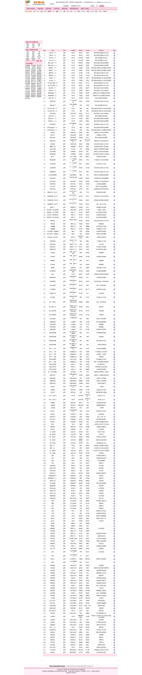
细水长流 (39, 83)
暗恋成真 (39, 75)
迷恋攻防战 (53, 465)
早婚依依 (52, 224)
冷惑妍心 (52, 533)
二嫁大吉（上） (53, 55)
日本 (39, 58)
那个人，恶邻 (52, 354)
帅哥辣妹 (52, 595)
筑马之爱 (52, 541)
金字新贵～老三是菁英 (52, 210)
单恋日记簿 (53, 470)
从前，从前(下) (53, 395)
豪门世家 (27, 77)
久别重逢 (39, 88)
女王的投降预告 (53, 175)
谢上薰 (92, 11)
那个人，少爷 (52, 351)
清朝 (27, 45)
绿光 (96, 11)
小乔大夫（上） (53, 60)
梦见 (52, 506)
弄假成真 (39, 77)
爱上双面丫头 (52, 307)
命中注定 (27, 80)
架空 (27, 47)
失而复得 (27, 73)
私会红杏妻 (53, 149)
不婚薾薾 (52, 226)
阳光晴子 (83, 11)
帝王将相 (39, 82)
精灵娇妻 (52, 144)
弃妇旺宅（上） (53, 90)
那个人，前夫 (52, 348)
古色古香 (33, 68)
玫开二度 (52, 548)
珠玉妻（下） (52, 78)
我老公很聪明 (52, 359)
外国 (39, 53)
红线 (52, 463)
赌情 (52, 562)
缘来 (52, 508)
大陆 (27, 52)
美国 (27, 55)
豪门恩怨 (27, 98)
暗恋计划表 (53, 468)
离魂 (52, 500)
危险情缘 (52, 624)
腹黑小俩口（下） (52, 63)
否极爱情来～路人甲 (52, 204)
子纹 (75, 11)
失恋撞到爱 (53, 167)
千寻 (61, 11)
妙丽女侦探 (53, 608)
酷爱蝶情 (52, 528)
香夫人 (52, 156)
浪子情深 (52, 642)
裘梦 (53, 11)
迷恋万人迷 (53, 493)
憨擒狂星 (52, 583)
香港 (33, 52)
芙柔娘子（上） (53, 70)
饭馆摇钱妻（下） (52, 93)
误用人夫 (52, 135)
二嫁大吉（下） (53, 53)
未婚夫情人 (53, 416)
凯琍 (88, 11)
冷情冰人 (52, 559)
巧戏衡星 (52, 575)
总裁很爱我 (53, 281)
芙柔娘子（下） (53, 68)
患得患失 (39, 85)
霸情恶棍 (52, 634)
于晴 (64, 11)
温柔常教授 (53, 241)
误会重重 (27, 83)
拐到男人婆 (53, 490)
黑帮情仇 (33, 85)
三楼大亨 (52, 392)
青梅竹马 (39, 67)
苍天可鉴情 (53, 181)
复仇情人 (52, 411)
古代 (33, 47)
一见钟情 (33, 67)
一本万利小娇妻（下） (52, 83)
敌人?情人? (53, 600)
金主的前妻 (53, 318)
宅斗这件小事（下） (52, 108)
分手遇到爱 (53, 164)
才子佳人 (27, 90)
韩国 (27, 60)
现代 (39, 45)
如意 (52, 274)
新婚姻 (52, 267)
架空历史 (33, 93)
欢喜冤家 (27, 65)
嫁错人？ (52, 207)
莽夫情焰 (52, 645)
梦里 (52, 424)
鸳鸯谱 (52, 526)
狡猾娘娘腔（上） (52, 478)
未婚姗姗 (52, 229)
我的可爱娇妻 (52, 332)
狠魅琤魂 (52, 536)
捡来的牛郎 (53, 101)
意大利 (39, 56)
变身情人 (52, 652)
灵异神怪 (33, 70)
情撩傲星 (52, 573)
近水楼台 (39, 68)
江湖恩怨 (33, 77)
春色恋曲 (52, 570)
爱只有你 (52, 603)
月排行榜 (56, 8)
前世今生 (33, 80)
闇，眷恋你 (53, 437)
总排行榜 (48, 8)
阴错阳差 (39, 95)
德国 (33, 56)
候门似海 (39, 65)
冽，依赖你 (53, 453)
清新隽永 (33, 78)
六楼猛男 (52, 389)
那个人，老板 (52, 361)
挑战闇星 (52, 588)
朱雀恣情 (52, 622)
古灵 (34, 11)
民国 (33, 45)
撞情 (52, 555)
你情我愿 (39, 91)
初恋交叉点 (53, 473)
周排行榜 (64, 8)
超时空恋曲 (53, 605)
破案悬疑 (33, 95)
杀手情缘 (27, 93)
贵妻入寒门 (53, 105)
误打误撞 (33, 75)
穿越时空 (33, 72)
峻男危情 (52, 590)
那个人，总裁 (52, 356)
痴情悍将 (52, 637)
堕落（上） (53, 448)
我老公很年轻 (52, 366)
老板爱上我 (53, 293)
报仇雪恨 (27, 82)
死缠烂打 (27, 72)
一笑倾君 (52, 598)
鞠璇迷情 (52, 543)
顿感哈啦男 (53, 485)
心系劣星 (52, 568)
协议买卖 (39, 87)
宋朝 (33, 44)
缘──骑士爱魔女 (52, 372)
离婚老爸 (52, 260)
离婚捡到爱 (53, 160)
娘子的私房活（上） (52, 130)
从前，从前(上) (53, 399)
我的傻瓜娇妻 (52, 340)
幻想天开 (27, 91)
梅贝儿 (105, 11)
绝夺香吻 (52, 531)
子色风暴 (52, 585)
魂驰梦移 (39, 96)
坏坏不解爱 (53, 151)
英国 (33, 55)
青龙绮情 (52, 613)
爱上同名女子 (52, 610)
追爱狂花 (52, 632)
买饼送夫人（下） (52, 118)
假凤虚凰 (27, 95)
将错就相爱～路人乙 (52, 196)
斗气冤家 (39, 70)
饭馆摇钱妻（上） (52, 95)
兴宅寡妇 (52, 132)
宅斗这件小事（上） (52, 111)
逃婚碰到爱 (53, 171)
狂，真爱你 (53, 450)
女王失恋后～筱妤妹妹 (52, 234)
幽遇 (52, 503)
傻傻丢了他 (53, 146)
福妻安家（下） (53, 73)
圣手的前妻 (53, 327)
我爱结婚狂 (53, 495)
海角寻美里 (53, 178)
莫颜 (68, 11)
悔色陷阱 (52, 578)
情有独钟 (33, 65)
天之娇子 (27, 85)
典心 (71, 11)
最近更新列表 (74, 8)
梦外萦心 (52, 414)
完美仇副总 (53, 244)
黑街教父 (52, 538)
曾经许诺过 (53, 189)
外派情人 (52, 429)
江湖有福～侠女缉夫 (52, 237)
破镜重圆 (39, 73)
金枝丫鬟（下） (53, 98)
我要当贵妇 (53, 383)
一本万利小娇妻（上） (52, 85)
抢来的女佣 (53, 629)
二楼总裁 (52, 407)
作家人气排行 (85, 8)
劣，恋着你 (53, 432)
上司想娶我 (53, 289)
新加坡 (33, 58)
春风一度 (33, 82)
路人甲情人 (53, 419)
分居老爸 (52, 252)
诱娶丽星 (52, 565)
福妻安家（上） (53, 75)
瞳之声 (52, 518)
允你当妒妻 (53, 113)
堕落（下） (53, 445)
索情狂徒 (52, 640)
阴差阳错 (39, 78)
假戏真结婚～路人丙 (52, 200)
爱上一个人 (53, 627)
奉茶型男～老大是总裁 (52, 217)
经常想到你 (53, 184)
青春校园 (33, 83)
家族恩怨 (27, 88)
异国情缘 (39, 90)
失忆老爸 (52, 264)
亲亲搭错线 (53, 154)
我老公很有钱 (52, 369)
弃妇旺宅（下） (53, 88)
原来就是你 (53, 498)
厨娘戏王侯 (53, 141)
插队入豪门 (53, 137)
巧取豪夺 (39, 80)
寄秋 (38, 11)
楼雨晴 (49, 11)
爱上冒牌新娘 (52, 314)
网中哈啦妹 (53, 488)
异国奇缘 (39, 93)
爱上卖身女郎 (52, 310)
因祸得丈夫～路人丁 (52, 192)
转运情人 (52, 421)
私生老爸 (52, 256)
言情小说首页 (31, 8)
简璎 (45, 11)
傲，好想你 (53, 443)
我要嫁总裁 (53, 381)
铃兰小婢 (52, 186)
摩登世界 (39, 72)
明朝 (39, 44)
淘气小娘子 (53, 647)
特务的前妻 (53, 324)
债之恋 (52, 521)
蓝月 (52, 458)
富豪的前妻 (53, 322)
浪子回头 (33, 88)
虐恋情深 (33, 90)
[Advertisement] (70, 26)
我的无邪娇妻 (52, 344)
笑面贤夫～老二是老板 (52, 212)
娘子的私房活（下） (52, 127)
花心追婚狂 (53, 483)
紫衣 (52, 455)
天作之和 (27, 87)
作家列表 (40, 8)
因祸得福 (33, 87)
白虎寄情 (52, 616)
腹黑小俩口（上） (52, 65)
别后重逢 (27, 67)
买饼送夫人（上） (52, 121)
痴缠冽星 (52, 580)
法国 (39, 55)
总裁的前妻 (53, 329)
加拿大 (27, 58)
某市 (27, 53)
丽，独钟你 (53, 434)
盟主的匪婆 (53, 124)
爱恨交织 (33, 96)
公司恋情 (27, 78)
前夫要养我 (53, 271)
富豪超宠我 (53, 277)
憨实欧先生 (53, 247)
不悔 (52, 513)
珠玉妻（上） (52, 80)
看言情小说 (66, 669)
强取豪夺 (27, 96)
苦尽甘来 (27, 75)
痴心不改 (33, 73)
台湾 (39, 52)
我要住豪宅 (53, 378)
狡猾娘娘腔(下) (53, 475)
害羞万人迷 (53, 480)
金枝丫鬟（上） (53, 116)
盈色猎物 (52, 593)
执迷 (52, 511)
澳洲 (27, 56)
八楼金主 (52, 386)
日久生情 (27, 68)
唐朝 (27, 44)
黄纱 (52, 460)
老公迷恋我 (53, 285)
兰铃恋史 (52, 546)
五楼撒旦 (52, 402)
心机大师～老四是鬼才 (52, 215)
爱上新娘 (52, 297)
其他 (33, 60)
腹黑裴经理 (53, 249)
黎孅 (57, 11)
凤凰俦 (52, 523)
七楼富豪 (52, 405)
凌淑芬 (100, 11)
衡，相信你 (53, 440)
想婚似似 (52, 220)
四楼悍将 (52, 426)
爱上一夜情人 (52, 302)
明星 (78, 11)
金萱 (41, 11)
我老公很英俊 (52, 364)
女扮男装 (33, 91)
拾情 (52, 552)
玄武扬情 (52, 619)
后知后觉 (27, 70)
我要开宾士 (53, 375)
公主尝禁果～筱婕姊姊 (52, 231)
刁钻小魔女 (53, 650)
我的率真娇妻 (52, 336)
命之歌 (52, 516)
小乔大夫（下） (53, 58)
